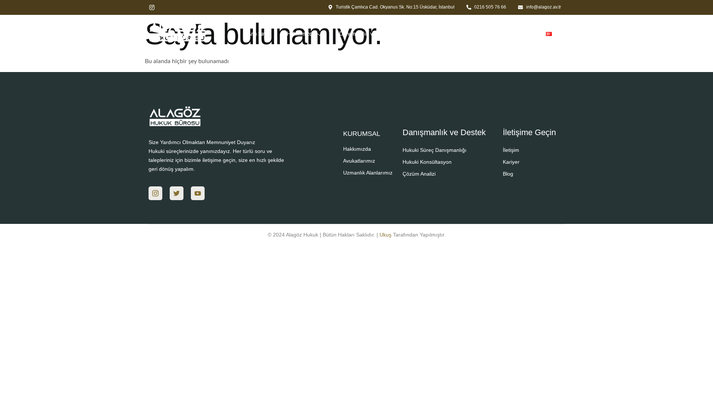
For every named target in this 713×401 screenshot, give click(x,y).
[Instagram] (151, 7)
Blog (491, 34)
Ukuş (385, 235)
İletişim (521, 34)
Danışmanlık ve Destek (367, 34)
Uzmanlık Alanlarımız (436, 34)
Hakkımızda (301, 34)
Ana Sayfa (259, 34)
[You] (198, 193)
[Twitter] (176, 193)
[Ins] (155, 193)
